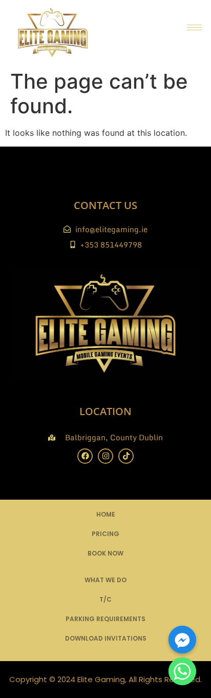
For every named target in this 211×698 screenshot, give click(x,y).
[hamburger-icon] (194, 27)
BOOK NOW (105, 553)
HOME (105, 514)
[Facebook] (85, 456)
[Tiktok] (126, 456)
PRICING (105, 533)
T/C (105, 599)
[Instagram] (105, 456)
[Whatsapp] (182, 671)
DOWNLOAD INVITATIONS (105, 638)
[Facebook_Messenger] (182, 639)
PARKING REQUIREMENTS (105, 618)
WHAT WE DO (105, 580)
